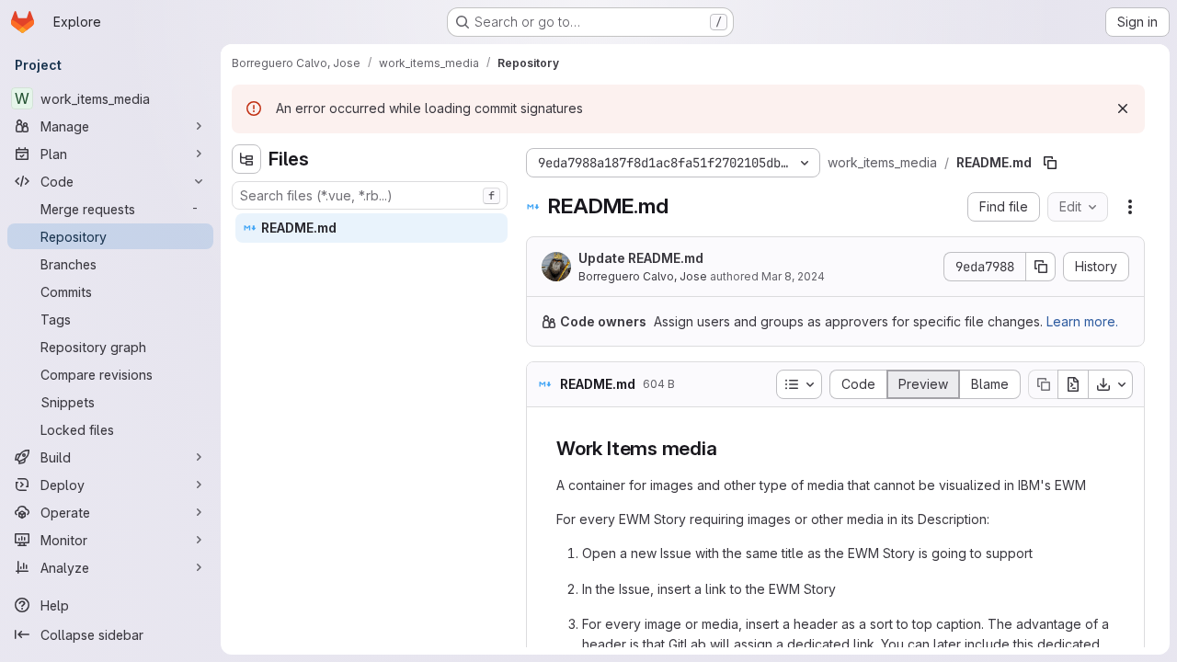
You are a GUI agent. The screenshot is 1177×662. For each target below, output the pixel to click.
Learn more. (1082, 321)
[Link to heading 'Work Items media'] (727, 448)
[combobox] (370, 195)
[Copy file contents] (1042, 384)
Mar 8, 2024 (793, 276)
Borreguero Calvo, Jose (642, 276)
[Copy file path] (1050, 162)
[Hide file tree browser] (246, 159)
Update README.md (640, 258)
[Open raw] (1073, 384)
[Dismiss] (1123, 108)
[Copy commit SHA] (1041, 266)
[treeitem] (371, 228)
